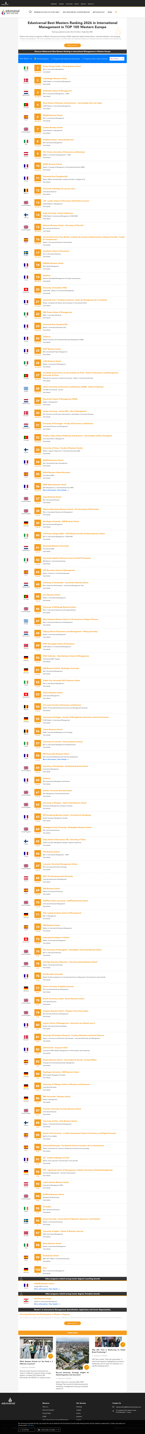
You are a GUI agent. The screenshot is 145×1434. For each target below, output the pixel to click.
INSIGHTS (83, 4)
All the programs (43, 59)
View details (46, 72)
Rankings (79, 1407)
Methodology (99, 12)
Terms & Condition (48, 1410)
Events (78, 1413)
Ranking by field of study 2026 (46, 12)
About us (45, 1407)
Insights (78, 1410)
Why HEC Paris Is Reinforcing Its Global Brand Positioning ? (108, 1351)
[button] (59, 12)
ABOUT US (91, 4)
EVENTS (76, 4)
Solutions (79, 1417)
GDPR (44, 1417)
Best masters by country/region (76, 12)
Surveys (78, 1420)
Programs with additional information (66, 59)
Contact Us (116, 1403)
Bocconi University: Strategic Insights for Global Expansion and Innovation (72, 1373)
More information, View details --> (56, 490)
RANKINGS (54, 4)
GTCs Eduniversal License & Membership (55, 1420)
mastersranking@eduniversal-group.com (128, 1407)
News (110, 12)
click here (30, 1425)
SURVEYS (61, 4)
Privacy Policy (47, 1413)
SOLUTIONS (69, 4)
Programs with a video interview (96, 59)
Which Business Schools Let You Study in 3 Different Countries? (36, 1362)
